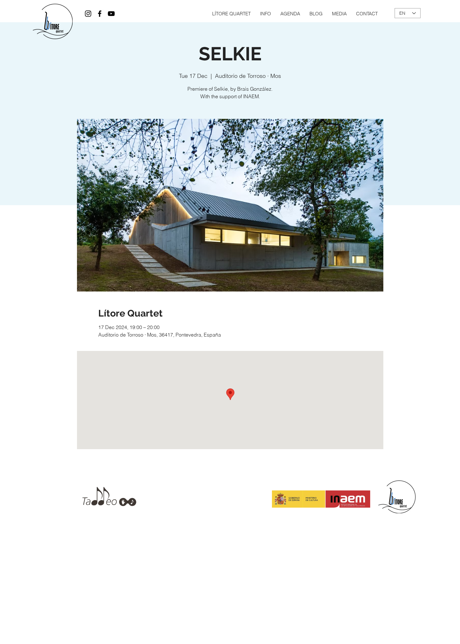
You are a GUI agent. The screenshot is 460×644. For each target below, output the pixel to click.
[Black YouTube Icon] (111, 13)
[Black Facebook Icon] (99, 13)
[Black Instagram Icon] (88, 13)
